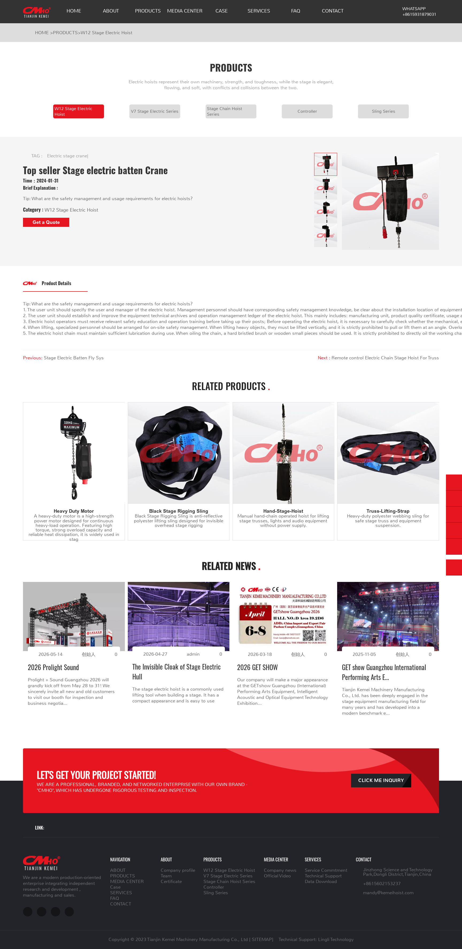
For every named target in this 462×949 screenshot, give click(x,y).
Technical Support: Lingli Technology (316, 939)
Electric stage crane (67, 156)
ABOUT (111, 11)
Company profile (178, 870)
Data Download (321, 881)
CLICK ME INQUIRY (381, 780)
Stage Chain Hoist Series (224, 111)
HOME (74, 11)
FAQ (295, 11)
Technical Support (323, 876)
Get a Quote (46, 222)
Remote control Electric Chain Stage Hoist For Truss (385, 358)
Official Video (277, 876)
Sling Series (383, 111)
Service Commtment (326, 870)
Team (166, 876)
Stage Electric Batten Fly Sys (74, 358)
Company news (280, 870)
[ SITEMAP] (261, 939)
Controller (307, 111)
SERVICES (259, 11)
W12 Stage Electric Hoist (106, 33)
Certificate (171, 881)
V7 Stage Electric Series (154, 111)
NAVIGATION (120, 859)
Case (221, 11)
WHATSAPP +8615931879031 (419, 11)
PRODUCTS (148, 11)
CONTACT (333, 11)
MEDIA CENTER (184, 11)
